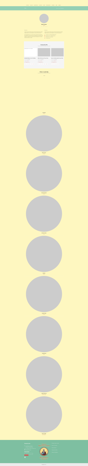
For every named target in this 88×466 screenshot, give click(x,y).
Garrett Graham (44, 192)
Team (59, 8)
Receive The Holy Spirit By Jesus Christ (57, 58)
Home (57, 8)
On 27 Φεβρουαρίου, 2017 (27, 62)
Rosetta (44, 273)
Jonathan (44, 112)
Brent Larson (44, 24)
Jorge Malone (44, 353)
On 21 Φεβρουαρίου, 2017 (40, 62)
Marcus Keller (44, 433)
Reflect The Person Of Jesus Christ (43, 58)
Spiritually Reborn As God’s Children (30, 58)
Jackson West (44, 313)
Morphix (45, 464)
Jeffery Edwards (44, 393)
